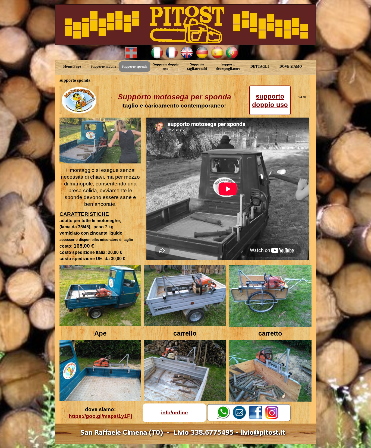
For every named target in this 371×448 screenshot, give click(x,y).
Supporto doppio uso (166, 66)
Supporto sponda (134, 66)
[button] (223, 412)
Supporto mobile (103, 66)
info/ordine (174, 412)
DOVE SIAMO (290, 66)
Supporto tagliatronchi (197, 66)
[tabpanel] (174, 100)
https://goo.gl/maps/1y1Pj (100, 416)
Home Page (72, 66)
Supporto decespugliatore (228, 66)
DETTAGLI (259, 66)
